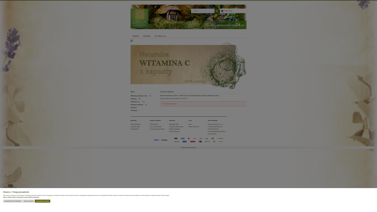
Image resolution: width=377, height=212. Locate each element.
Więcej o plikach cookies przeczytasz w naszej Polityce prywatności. (21, 197)
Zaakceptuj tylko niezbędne (12, 201)
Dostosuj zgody (28, 201)
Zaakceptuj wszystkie (42, 201)
